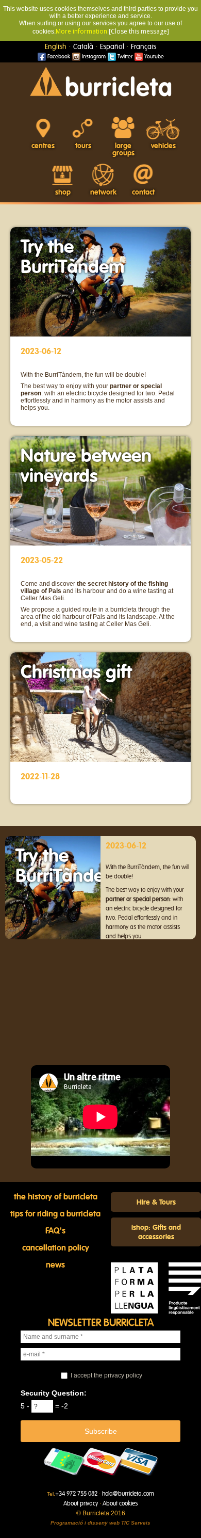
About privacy (80, 1503)
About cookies (120, 1503)
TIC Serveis (135, 1523)
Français (143, 47)
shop (63, 192)
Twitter (124, 56)
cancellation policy (55, 1248)
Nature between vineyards (86, 466)
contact (143, 192)
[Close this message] (139, 31)
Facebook (58, 56)
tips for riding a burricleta (55, 1214)
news (55, 1265)
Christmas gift (76, 672)
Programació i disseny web (85, 1523)
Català (83, 47)
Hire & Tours (156, 1202)
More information (81, 31)
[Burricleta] (100, 81)
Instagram (93, 56)
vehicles (163, 146)
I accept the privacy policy (106, 1375)
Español (112, 47)
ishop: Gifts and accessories (156, 1232)
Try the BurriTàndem (73, 257)
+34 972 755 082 (76, 1494)
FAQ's (55, 1231)
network (103, 192)
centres (43, 146)
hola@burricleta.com (128, 1494)
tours (83, 146)
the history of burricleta (55, 1197)
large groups (123, 149)
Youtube (153, 56)
